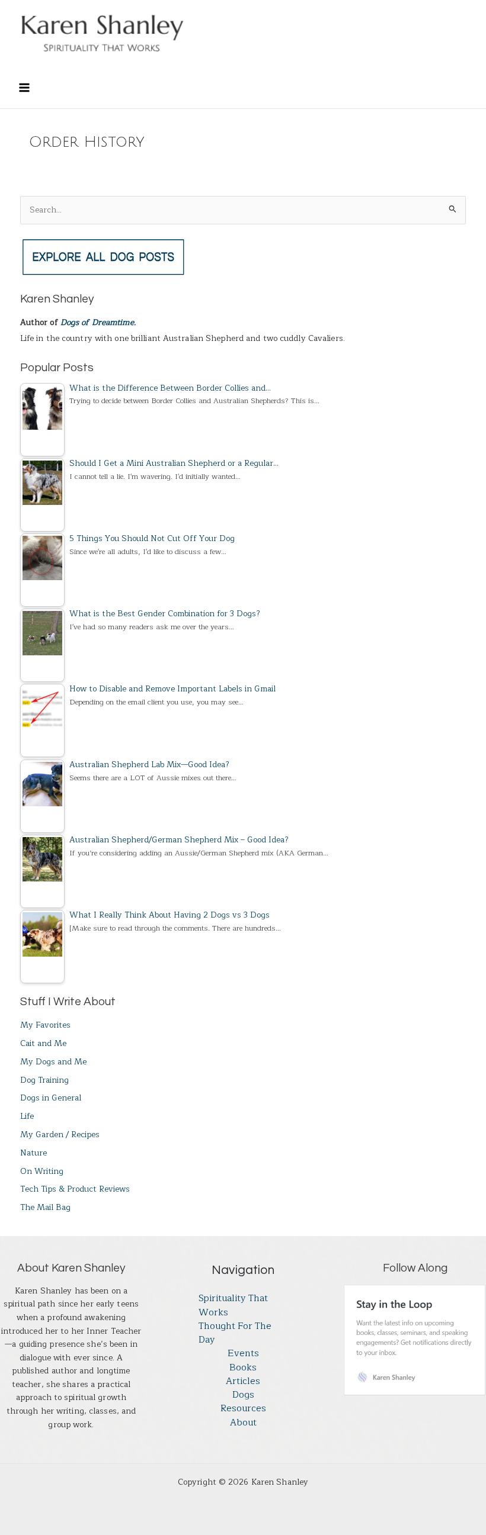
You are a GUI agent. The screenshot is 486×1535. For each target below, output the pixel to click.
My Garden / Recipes (60, 1134)
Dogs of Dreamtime (97, 322)
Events (243, 1353)
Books (243, 1368)
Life (27, 1116)
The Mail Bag (45, 1207)
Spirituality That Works (233, 1306)
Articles (243, 1381)
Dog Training (44, 1080)
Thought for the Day (235, 1333)
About (243, 1423)
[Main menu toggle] (24, 88)
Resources (243, 1408)
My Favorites (45, 1025)
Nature (33, 1153)
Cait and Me (43, 1043)
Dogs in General (50, 1098)
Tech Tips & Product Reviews (75, 1189)
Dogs (243, 1395)
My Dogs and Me (53, 1062)
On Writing (41, 1171)
